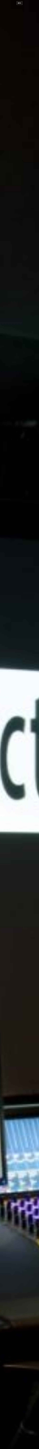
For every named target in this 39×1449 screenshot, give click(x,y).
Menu (19, 3)
